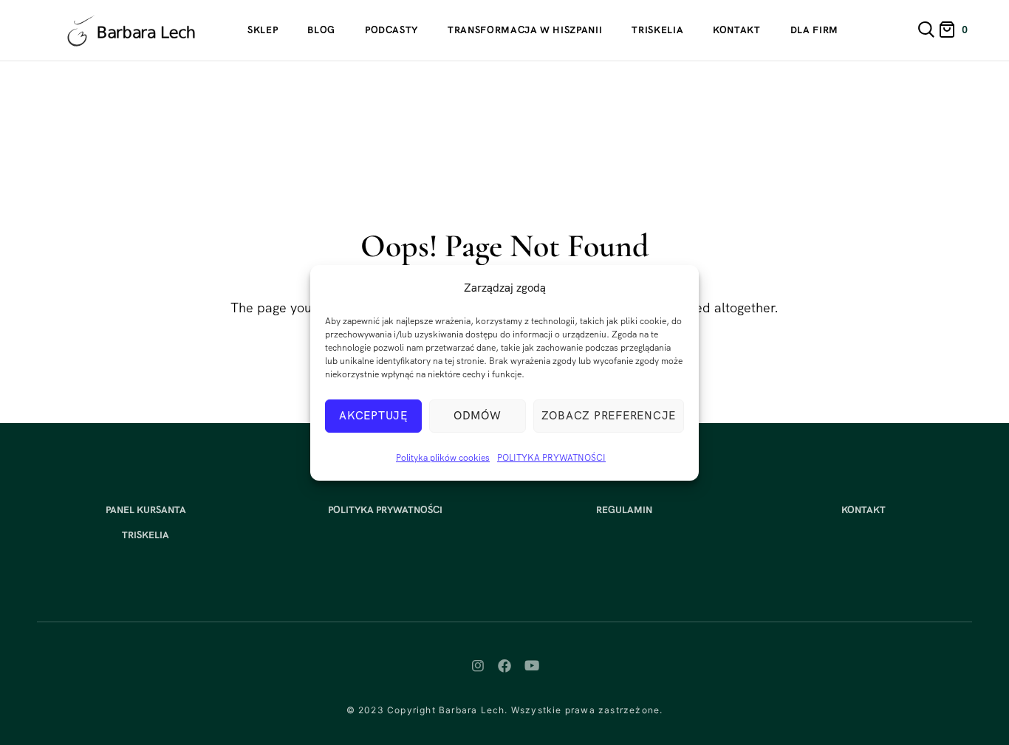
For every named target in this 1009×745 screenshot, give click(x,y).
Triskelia (657, 30)
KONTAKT (863, 510)
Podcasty (391, 30)
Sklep (262, 30)
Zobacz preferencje (609, 415)
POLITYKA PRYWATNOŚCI (551, 458)
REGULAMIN (624, 510)
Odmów (478, 415)
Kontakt (737, 30)
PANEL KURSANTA (146, 510)
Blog (321, 30)
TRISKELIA (145, 535)
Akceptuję (373, 415)
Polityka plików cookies (443, 458)
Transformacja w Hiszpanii (525, 30)
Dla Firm (814, 30)
